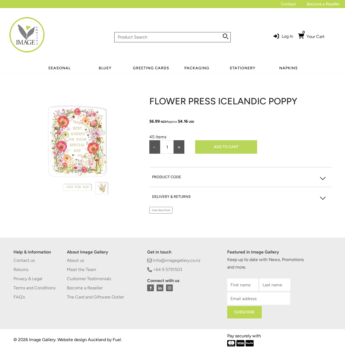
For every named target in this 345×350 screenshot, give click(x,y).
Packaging (196, 68)
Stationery (243, 68)
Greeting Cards (151, 68)
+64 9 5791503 (167, 269)
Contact (288, 4)
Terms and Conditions (34, 287)
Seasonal (59, 68)
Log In (287, 36)
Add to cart (226, 147)
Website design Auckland (81, 339)
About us (75, 260)
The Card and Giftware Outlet (95, 297)
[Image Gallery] (27, 36)
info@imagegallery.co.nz (176, 260)
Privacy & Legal (27, 278)
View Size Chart (161, 210)
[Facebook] (150, 287)
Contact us (24, 260)
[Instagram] (169, 287)
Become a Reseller (323, 4)
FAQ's (19, 297)
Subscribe (244, 312)
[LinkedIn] (160, 287)
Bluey (105, 68)
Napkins (288, 68)
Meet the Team (81, 269)
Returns (20, 269)
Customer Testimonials (89, 278)
